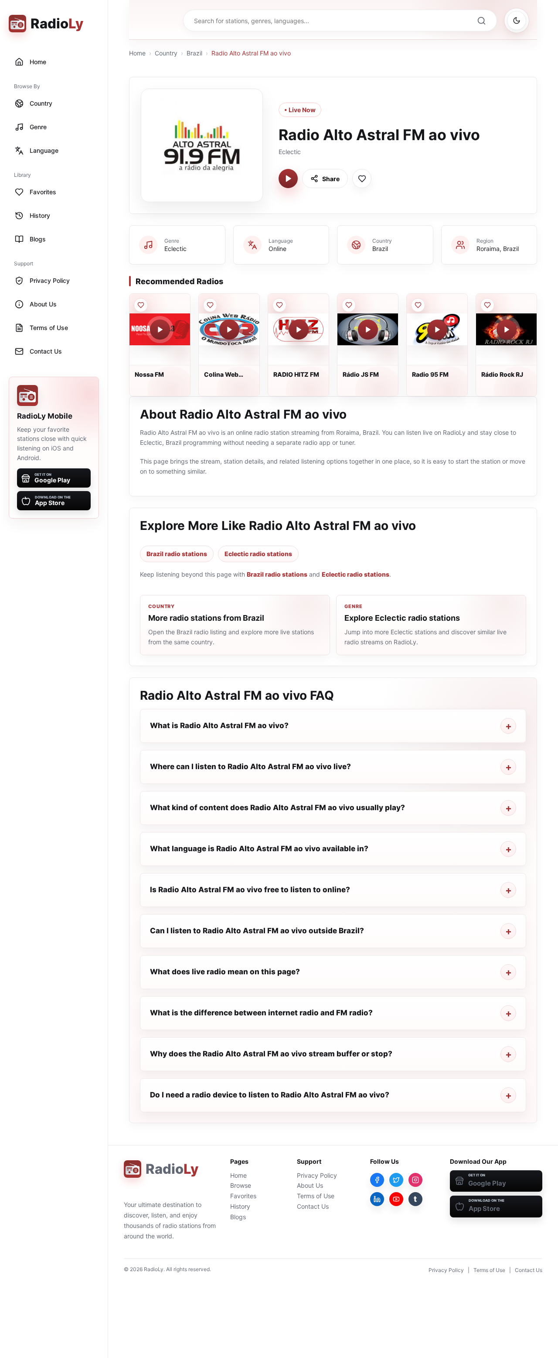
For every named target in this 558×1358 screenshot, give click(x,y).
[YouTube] (396, 1199)
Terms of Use (315, 1196)
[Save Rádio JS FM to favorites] (349, 305)
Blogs (238, 1216)
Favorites (243, 1196)
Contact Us (313, 1206)
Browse (240, 1185)
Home (137, 53)
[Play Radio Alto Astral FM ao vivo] (288, 178)
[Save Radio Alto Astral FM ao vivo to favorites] (361, 178)
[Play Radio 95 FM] (437, 330)
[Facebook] (377, 1180)
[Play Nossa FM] (160, 330)
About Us (310, 1185)
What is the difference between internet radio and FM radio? (261, 1012)
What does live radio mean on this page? (225, 971)
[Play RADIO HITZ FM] (299, 330)
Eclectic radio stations (258, 553)
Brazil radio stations (176, 553)
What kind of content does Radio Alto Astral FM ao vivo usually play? (277, 807)
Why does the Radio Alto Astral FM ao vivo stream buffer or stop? (271, 1053)
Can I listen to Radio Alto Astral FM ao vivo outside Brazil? (257, 930)
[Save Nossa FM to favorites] (141, 305)
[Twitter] (396, 1180)
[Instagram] (415, 1180)
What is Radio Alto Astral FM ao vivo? (219, 725)
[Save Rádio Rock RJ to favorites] (487, 305)
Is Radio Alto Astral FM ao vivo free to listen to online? (250, 889)
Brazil (194, 53)
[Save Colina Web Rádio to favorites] (210, 305)
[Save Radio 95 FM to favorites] (418, 305)
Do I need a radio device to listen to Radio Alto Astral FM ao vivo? (269, 1094)
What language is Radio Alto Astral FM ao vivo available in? (259, 848)
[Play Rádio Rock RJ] (507, 330)
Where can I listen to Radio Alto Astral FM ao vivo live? (250, 766)
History (240, 1206)
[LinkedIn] (377, 1199)
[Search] (481, 20)
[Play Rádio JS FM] (368, 330)
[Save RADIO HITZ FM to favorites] (279, 305)
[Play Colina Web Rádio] (229, 330)
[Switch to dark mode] (516, 20)
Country (166, 53)
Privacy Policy (317, 1175)
